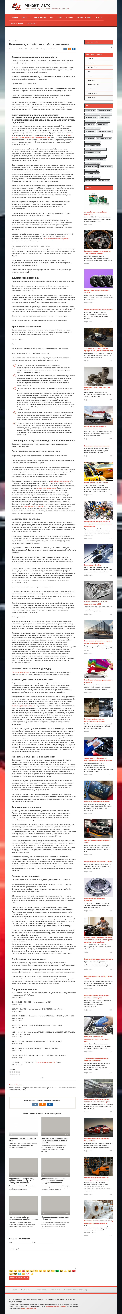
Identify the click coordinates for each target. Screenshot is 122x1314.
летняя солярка (90, 131)
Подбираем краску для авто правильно (98, 959)
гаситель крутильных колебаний (23, 706)
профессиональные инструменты (95, 159)
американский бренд (104, 110)
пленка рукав (89, 138)
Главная (14, 17)
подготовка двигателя (104, 138)
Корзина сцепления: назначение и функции (55, 1218)
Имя (10, 1242)
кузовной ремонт (102, 124)
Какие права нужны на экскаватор (97, 446)
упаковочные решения (92, 173)
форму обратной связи (28, 1308)
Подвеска (69, 17)
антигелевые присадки (92, 114)
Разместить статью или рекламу (75, 1290)
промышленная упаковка (92, 152)
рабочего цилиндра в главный (32, 506)
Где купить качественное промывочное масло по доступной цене (96, 1039)
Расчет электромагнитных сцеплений (56, 239)
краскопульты (89, 124)
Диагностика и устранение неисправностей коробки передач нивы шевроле (53, 1181)
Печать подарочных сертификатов (97, 801)
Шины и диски (17, 23)
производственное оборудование (95, 149)
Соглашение (55, 1290)
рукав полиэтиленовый (92, 163)
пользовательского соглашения (56, 1306)
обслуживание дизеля (104, 131)
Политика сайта (41, 1290)
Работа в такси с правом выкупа (96, 483)
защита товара (104, 117)
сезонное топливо (91, 166)
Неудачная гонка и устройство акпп (22, 1139)
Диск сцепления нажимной (45, 1062)
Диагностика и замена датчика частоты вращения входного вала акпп (54, 1140)
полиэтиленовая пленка (92, 145)
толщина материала (105, 166)
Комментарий (14, 1249)
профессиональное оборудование (95, 156)
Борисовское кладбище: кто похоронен (98, 309)
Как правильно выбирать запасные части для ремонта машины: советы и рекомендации (98, 524)
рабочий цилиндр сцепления (60, 481)
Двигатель (26, 17)
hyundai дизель (90, 110)
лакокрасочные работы (92, 128)
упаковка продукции (91, 170)
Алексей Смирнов (15, 1085)
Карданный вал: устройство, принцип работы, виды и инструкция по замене (21, 1181)
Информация (31, 23)
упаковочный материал (92, 177)
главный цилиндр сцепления (46, 488)
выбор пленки (106, 114)
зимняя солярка (90, 121)
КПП (51, 17)
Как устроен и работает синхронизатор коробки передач (23, 1218)
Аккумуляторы (40, 17)
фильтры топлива (90, 180)
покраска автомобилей (92, 142)
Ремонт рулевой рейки (92, 565)
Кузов (59, 17)
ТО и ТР (98, 17)
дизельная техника (91, 117)
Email (34, 1242)
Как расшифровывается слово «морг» (98, 862)
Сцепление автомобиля (20, 672)
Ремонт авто (38, 6)
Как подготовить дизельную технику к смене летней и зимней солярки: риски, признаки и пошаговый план (98, 940)
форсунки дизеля (104, 180)
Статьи (86, 263)
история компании (103, 121)
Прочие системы (84, 17)
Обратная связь (26, 1290)
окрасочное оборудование (93, 135)
